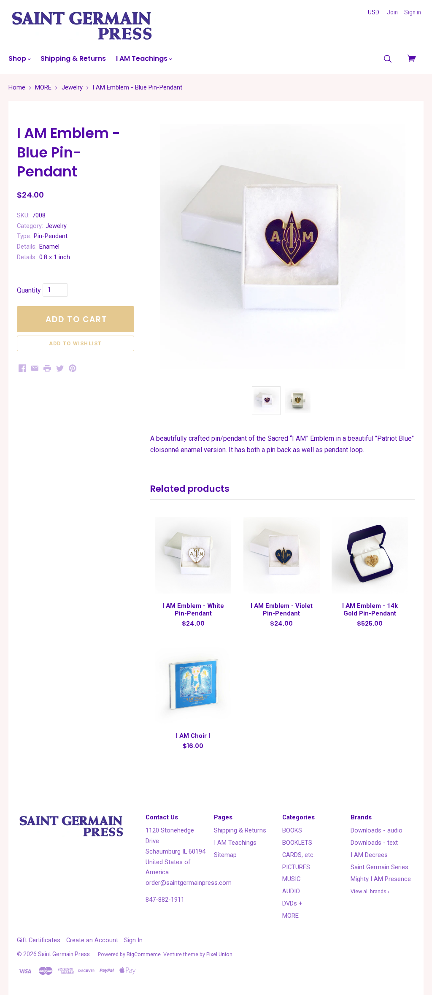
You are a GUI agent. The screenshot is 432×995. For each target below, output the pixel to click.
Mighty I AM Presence (381, 879)
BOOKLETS (297, 842)
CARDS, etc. (298, 855)
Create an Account (92, 940)
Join (392, 12)
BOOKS (292, 830)
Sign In (133, 940)
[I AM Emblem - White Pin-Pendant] (193, 555)
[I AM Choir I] (193, 685)
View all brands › (370, 891)
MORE (290, 915)
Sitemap (225, 855)
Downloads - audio (376, 830)
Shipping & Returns (73, 58)
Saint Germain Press (64, 954)
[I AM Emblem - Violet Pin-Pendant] (281, 555)
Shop (18, 58)
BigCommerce (144, 954)
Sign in (412, 12)
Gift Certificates (38, 940)
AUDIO (291, 891)
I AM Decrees (369, 855)
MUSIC (291, 879)
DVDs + (292, 903)
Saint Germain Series (379, 867)
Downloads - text (374, 842)
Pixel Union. (220, 954)
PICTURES (296, 867)
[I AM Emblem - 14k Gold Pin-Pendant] (369, 555)
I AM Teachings (142, 58)
